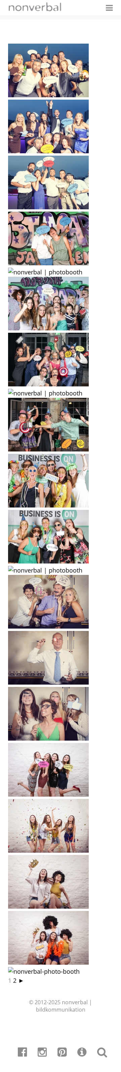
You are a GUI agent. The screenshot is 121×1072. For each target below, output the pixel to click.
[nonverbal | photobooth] (48, 95)
